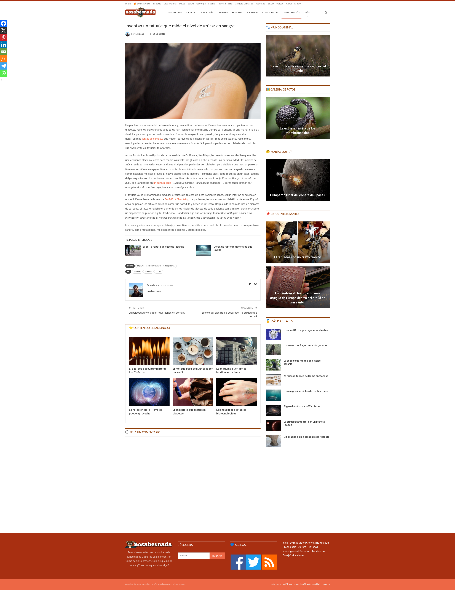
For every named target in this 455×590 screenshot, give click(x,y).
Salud (191, 3)
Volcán (279, 3)
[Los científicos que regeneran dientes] (273, 334)
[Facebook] (3, 23)
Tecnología (206, 12)
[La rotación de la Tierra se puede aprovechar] (149, 392)
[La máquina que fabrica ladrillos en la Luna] (236, 351)
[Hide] (1, 80)
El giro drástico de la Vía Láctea (301, 406)
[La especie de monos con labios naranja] (273, 365)
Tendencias (318, 551)
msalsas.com (154, 291)
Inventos (148, 271)
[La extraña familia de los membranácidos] (298, 118)
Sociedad (252, 12)
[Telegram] (3, 66)
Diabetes (137, 271)
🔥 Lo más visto (142, 3)
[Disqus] (193, 484)
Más (296, 3)
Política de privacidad (310, 584)
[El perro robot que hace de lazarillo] (133, 250)
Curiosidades (270, 12)
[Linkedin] (3, 44)
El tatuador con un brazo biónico (297, 257)
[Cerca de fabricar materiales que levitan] (203, 250)
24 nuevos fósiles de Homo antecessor (306, 376)
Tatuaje (158, 271)
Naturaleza (174, 12)
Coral (289, 3)
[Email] (3, 51)
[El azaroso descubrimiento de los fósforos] (149, 351)
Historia (237, 12)
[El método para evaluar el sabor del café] (193, 351)
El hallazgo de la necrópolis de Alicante (306, 436)
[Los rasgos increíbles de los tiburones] (273, 395)
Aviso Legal (276, 584)
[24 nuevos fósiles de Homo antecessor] (273, 380)
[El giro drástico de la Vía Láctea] (273, 410)
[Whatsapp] (3, 73)
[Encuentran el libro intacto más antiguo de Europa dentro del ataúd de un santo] (298, 287)
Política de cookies (291, 584)
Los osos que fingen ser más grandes (305, 345)
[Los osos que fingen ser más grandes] (273, 349)
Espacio (157, 3)
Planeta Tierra (225, 3)
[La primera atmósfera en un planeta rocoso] (273, 426)
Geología (201, 3)
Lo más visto (297, 542)
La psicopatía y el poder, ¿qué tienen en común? (157, 312)
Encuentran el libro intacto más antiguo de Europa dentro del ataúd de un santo (297, 297)
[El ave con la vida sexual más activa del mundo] (298, 56)
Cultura (223, 12)
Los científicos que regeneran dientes (305, 330)
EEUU (271, 3)
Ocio (285, 555)
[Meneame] (3, 58)
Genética (260, 3)
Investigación (291, 12)
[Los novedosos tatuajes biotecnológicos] (236, 392)
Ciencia (190, 12)
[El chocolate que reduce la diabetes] (193, 392)
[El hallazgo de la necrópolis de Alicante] (273, 441)
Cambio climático (244, 3)
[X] (3, 30)
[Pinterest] (3, 37)
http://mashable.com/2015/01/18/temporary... (156, 266)
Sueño (211, 3)
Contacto (326, 584)
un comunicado (162, 183)
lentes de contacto (152, 138)
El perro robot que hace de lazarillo (163, 246)
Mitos (182, 3)
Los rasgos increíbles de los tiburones (305, 391)
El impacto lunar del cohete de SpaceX (297, 195)
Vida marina (170, 3)
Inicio (128, 3)
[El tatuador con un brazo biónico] (298, 242)
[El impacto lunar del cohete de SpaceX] (298, 180)
